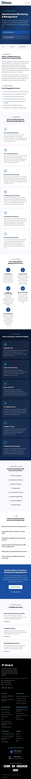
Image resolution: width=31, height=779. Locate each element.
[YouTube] (9, 688)
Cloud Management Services (8, 733)
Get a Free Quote (15, 587)
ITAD (3, 719)
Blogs (17, 740)
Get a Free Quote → (9, 32)
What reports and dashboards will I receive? (14, 551)
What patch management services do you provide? (13, 539)
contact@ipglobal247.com (9, 680)
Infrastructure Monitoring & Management (8, 696)
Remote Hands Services (7, 714)
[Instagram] (12, 688)
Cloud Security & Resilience (8, 736)
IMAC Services (5, 716)
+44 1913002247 (6, 682)
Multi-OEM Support (20, 713)
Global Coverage (19, 719)
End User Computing (6, 721)
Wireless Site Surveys (6, 727)
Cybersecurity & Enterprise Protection (8, 700)
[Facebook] (6, 688)
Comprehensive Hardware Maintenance (22, 710)
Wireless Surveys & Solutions (22, 696)
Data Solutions (5, 741)
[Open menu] (28, 2)
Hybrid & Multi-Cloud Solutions (6, 739)
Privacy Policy (5, 777)
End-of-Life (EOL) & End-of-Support (22, 716)
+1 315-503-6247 (6, 684)
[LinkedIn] (3, 688)
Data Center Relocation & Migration (7, 724)
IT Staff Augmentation (21, 698)
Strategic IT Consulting (21, 703)
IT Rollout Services (6, 712)
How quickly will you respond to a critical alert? (13, 532)
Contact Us (18, 736)
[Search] (25, 2)
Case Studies (19, 738)
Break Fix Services (6, 709)
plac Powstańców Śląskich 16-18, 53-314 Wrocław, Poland (15, 678)
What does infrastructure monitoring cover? (14, 526)
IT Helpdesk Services (21, 700)
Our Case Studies (8, 37)
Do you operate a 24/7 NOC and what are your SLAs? (13, 557)
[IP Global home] (7, 2)
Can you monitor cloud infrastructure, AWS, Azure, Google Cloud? (14, 545)
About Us (18, 733)
